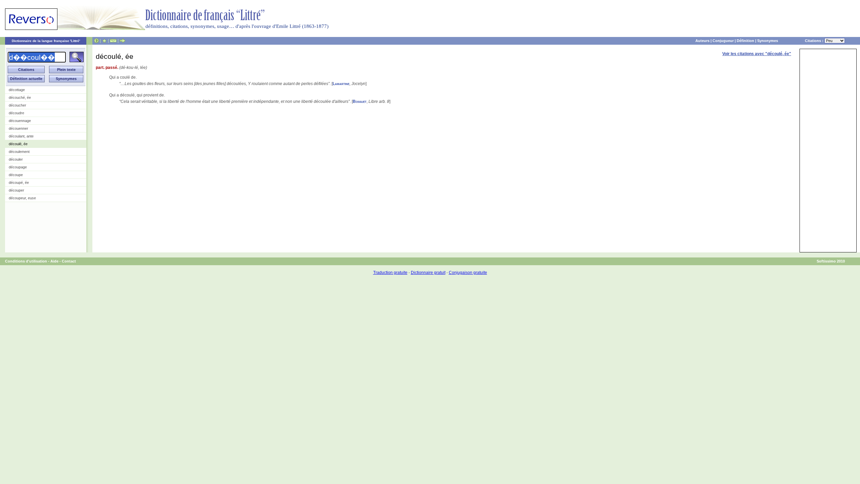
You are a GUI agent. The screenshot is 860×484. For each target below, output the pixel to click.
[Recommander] (122, 40)
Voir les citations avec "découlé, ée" (756, 53)
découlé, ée (18, 144)
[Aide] (96, 40)
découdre (16, 113)
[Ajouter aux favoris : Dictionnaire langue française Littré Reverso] (104, 40)
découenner (18, 128)
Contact (69, 261)
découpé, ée (19, 182)
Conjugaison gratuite (468, 272)
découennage (20, 121)
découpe (16, 175)
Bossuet (360, 101)
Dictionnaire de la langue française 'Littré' (46, 41)
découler (16, 159)
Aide (54, 261)
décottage (17, 90)
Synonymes (767, 41)
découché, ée (20, 97)
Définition (745, 41)
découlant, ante (21, 136)
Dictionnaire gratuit (428, 272)
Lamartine (341, 83)
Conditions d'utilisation (26, 261)
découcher (17, 105)
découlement (19, 152)
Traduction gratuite (390, 272)
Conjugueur (723, 41)
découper (16, 190)
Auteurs (702, 41)
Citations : (814, 41)
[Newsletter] (113, 40)
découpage (18, 167)
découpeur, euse (22, 198)
